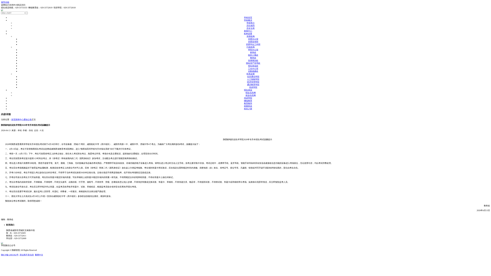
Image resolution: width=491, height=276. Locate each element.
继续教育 (248, 101)
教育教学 (248, 103)
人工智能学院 (253, 79)
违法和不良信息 (27, 255)
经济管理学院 (253, 82)
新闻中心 (248, 31)
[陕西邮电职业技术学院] (2, 10)
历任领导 (251, 26)
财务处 (253, 52)
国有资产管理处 (253, 63)
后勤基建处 (253, 71)
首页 (13, 119)
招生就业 (248, 90)
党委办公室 (253, 39)
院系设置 (251, 74)
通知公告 (28, 119)
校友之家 (248, 109)
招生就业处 (253, 66)
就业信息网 (251, 95)
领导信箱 (5, 2)
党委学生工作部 (253, 44)
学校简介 (251, 23)
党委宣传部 (253, 42)
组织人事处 (253, 55)
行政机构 (251, 47)
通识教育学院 (253, 85)
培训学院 (253, 87)
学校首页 (248, 17)
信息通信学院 (253, 77)
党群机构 (251, 36)
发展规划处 (253, 60)
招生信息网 (251, 93)
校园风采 (248, 106)
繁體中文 (39, 255)
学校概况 (248, 20)
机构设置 (248, 34)
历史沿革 (251, 28)
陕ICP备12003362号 (10, 255)
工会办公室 (253, 68)
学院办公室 (253, 50)
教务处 (253, 58)
